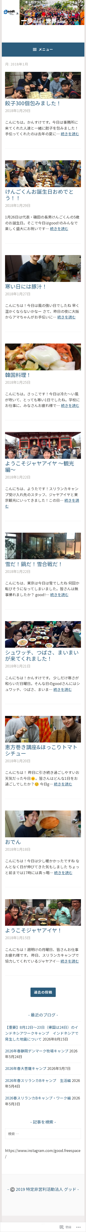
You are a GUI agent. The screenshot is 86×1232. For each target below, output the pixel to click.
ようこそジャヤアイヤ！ (33, 930)
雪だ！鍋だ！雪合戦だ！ (34, 564)
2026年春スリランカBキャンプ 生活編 (38, 1080)
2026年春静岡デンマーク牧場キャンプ (36, 1051)
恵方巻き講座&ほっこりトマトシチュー (41, 750)
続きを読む (70, 133)
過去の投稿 (43, 992)
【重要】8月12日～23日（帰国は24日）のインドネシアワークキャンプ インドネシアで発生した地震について (41, 1032)
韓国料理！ (18, 375)
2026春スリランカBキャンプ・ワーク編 (38, 1098)
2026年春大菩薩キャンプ (25, 1068)
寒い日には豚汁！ (26, 286)
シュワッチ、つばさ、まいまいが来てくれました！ (42, 655)
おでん (13, 842)
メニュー (46, 49)
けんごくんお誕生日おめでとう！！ (39, 195)
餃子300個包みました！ (33, 103)
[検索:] (43, 1133)
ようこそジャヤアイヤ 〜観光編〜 (39, 466)
